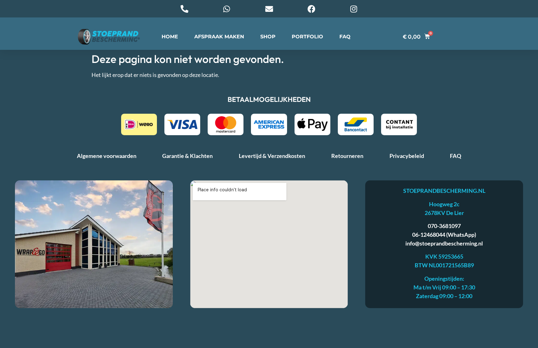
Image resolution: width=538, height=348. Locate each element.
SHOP (268, 37)
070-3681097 (444, 225)
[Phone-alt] (184, 9)
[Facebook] (311, 9)
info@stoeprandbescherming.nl (444, 243)
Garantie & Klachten (187, 155)
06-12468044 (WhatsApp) (444, 234)
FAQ (345, 37)
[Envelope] (269, 9)
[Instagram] (353, 9)
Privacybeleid (406, 155)
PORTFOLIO (307, 37)
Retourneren (347, 155)
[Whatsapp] (226, 9)
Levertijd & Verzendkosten (272, 155)
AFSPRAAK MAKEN (219, 37)
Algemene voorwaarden (106, 155)
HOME (170, 37)
